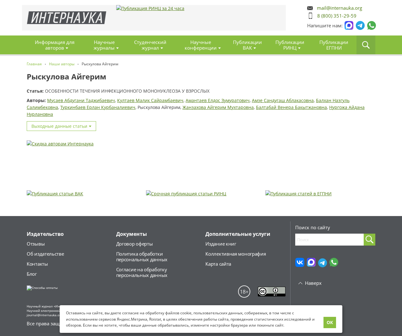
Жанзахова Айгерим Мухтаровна (218, 107)
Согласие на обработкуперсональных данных (141, 272)
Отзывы (36, 244)
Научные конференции (201, 45)
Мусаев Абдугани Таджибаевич (81, 100)
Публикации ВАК (247, 45)
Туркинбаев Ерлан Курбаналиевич (97, 107)
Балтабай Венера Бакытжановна (291, 107)
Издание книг (220, 244)
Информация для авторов (54, 45)
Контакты (37, 264)
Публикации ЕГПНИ (333, 45)
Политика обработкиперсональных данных (141, 256)
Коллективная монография (235, 254)
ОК (330, 322)
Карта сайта (218, 264)
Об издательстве (45, 254)
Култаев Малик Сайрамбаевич (150, 100)
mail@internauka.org (339, 8)
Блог (32, 274)
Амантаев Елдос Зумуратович (218, 100)
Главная (67, 17)
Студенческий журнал (150, 45)
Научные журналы (104, 45)
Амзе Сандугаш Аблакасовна (283, 100)
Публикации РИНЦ (289, 45)
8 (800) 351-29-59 (336, 16)
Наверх (313, 283)
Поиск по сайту (312, 227)
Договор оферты (134, 244)
